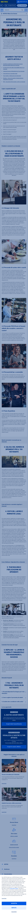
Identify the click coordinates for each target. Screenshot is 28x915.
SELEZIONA (14, 911)
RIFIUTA (14, 907)
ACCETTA (14, 903)
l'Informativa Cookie (14, 888)
